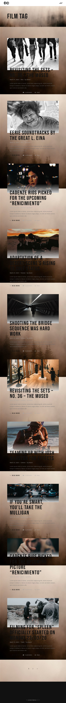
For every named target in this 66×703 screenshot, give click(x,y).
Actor (22, 517)
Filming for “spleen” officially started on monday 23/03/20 (32, 633)
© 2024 (33, 700)
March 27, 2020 (14, 207)
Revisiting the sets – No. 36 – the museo (31, 72)
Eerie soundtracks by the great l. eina (32, 135)
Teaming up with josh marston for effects (32, 455)
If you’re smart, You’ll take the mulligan (26, 507)
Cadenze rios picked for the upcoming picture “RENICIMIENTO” (31, 564)
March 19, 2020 (14, 642)
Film (22, 79)
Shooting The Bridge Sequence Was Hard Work (31, 329)
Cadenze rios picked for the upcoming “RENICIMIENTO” (31, 198)
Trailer (22, 642)
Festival (23, 207)
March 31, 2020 (14, 79)
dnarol (28, 79)
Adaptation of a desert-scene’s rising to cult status (32, 263)
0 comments (28, 92)
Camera (23, 400)
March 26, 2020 (14, 517)
